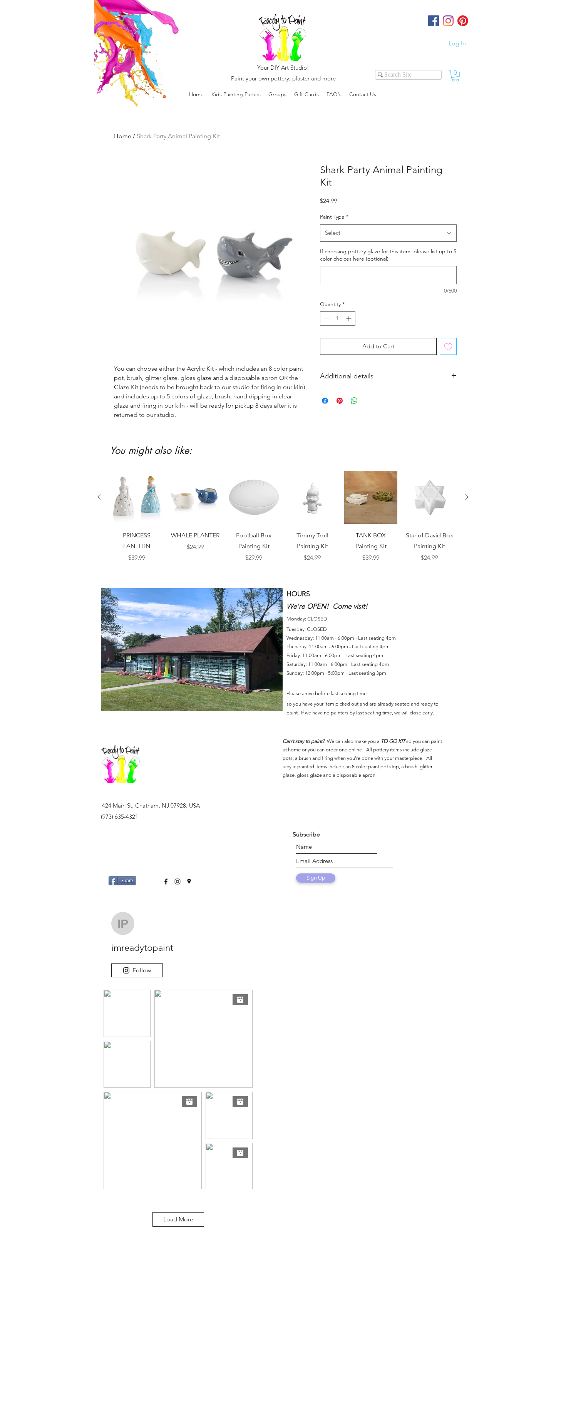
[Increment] (349, 318)
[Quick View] (136, 497)
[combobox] (388, 232)
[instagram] (177, 881)
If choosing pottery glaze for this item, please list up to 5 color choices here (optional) (388, 255)
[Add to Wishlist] (448, 346)
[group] (283, 522)
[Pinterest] (462, 20)
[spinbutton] (338, 318)
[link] (455, 75)
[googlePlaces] (189, 881)
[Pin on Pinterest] (339, 400)
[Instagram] (448, 20)
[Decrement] (326, 318)
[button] (277, 94)
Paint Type (334, 216)
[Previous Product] (99, 497)
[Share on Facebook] (325, 400)
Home (122, 136)
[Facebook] (433, 20)
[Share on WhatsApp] (354, 400)
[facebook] (166, 881)
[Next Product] (467, 497)
